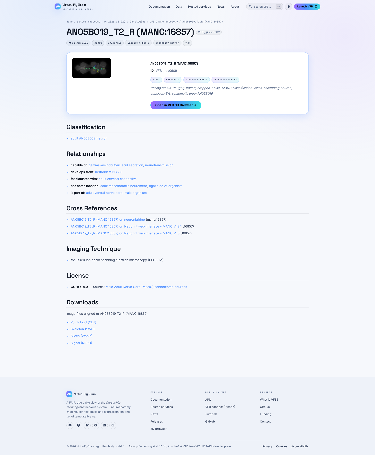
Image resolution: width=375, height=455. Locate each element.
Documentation (159, 6)
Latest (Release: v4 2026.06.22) (101, 21)
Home (69, 21)
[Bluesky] (87, 425)
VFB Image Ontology (164, 21)
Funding (265, 414)
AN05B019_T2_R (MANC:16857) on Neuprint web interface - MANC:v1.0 (125, 233)
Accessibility (300, 446)
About (235, 6)
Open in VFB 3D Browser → (175, 105)
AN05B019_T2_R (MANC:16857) (202, 21)
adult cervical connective (118, 179)
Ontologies (138, 21)
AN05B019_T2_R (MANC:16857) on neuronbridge (108, 219)
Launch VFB (305, 6)
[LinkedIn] (104, 425)
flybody (133, 446)
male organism (135, 193)
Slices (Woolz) (81, 336)
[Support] (69, 425)
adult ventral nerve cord (104, 193)
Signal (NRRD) (81, 343)
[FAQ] (78, 425)
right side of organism (165, 186)
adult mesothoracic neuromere (123, 186)
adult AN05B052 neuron (89, 138)
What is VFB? (269, 399)
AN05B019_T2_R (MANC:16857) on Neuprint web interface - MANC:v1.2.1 (126, 226)
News (221, 6)
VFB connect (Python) (220, 407)
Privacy (267, 446)
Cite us (265, 407)
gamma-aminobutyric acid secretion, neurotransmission (131, 165)
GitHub (210, 421)
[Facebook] (95, 425)
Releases (156, 421)
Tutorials (211, 414)
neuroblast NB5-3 (108, 172)
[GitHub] (112, 425)
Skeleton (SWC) (83, 329)
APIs (208, 399)
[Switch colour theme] (288, 6)
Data (179, 6)
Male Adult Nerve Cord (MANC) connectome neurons (146, 287)
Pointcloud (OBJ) (83, 322)
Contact (265, 421)
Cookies (282, 446)
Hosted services (199, 6)
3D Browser (158, 429)
